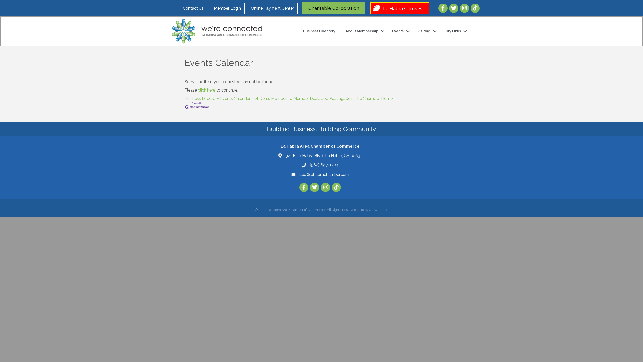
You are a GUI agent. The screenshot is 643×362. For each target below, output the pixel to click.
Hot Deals (260, 98)
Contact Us (193, 8)
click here (206, 90)
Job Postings (333, 98)
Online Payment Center (272, 8)
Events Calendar (235, 98)
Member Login (227, 8)
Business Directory (319, 31)
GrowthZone (378, 210)
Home (387, 98)
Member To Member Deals (295, 98)
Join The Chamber (363, 98)
